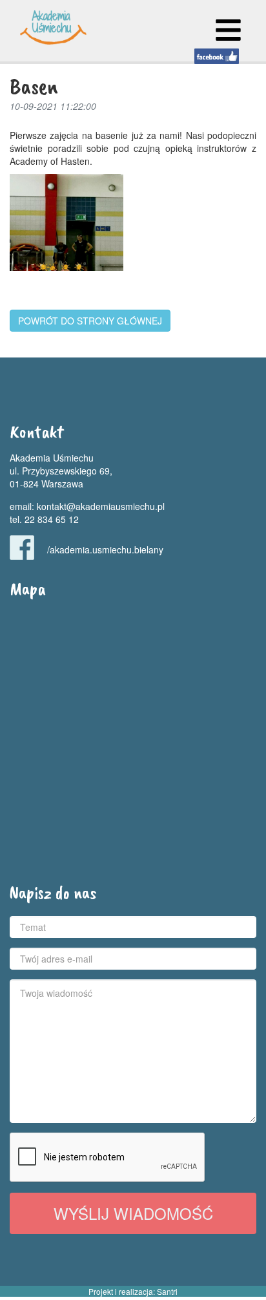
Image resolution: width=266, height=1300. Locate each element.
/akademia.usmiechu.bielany (105, 549)
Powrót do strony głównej (90, 320)
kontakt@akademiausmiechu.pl (101, 506)
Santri (167, 1291)
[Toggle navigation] (228, 30)
